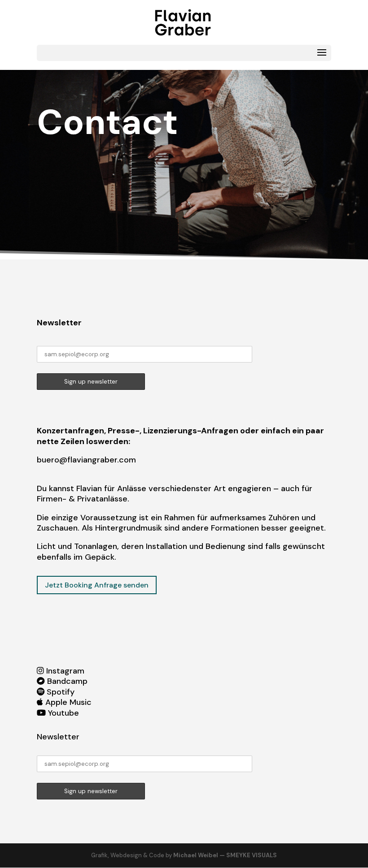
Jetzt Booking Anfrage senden (97, 585)
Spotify (60, 692)
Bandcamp (67, 681)
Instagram (65, 670)
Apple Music (68, 702)
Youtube (63, 713)
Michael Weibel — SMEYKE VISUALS (225, 855)
